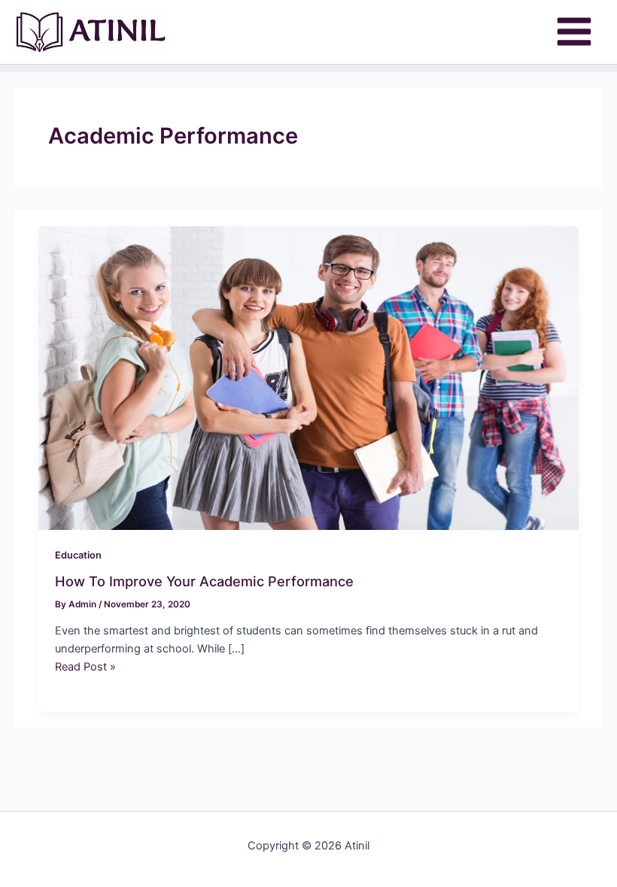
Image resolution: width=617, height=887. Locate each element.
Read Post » (85, 667)
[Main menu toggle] (574, 31)
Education (78, 555)
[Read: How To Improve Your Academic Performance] (308, 377)
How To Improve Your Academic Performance (204, 581)
